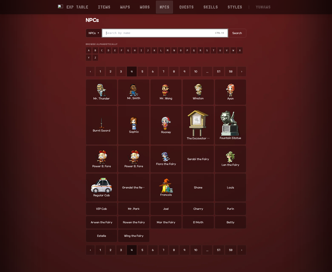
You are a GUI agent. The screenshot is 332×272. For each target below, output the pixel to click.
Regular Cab (101, 195)
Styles (235, 7)
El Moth (198, 222)
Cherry (198, 208)
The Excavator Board (198, 138)
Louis (230, 187)
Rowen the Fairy (134, 222)
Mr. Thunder (101, 98)
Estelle (101, 235)
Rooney (166, 132)
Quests (186, 7)
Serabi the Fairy (198, 159)
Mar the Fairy (166, 222)
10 (195, 71)
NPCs (164, 7)
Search (237, 33)
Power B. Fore (101, 166)
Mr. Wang (166, 98)
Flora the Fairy (166, 164)
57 (218, 71)
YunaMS (263, 7)
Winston (198, 98)
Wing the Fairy (133, 235)
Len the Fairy (230, 164)
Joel (166, 208)
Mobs (145, 7)
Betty (230, 222)
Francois (166, 194)
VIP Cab (101, 208)
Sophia (134, 131)
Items (104, 7)
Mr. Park (134, 208)
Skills (210, 7)
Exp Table (77, 7)
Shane (198, 187)
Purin (230, 208)
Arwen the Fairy (101, 222)
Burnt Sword (101, 130)
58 (230, 71)
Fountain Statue (230, 138)
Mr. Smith (133, 98)
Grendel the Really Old (133, 187)
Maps (125, 7)
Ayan (230, 98)
